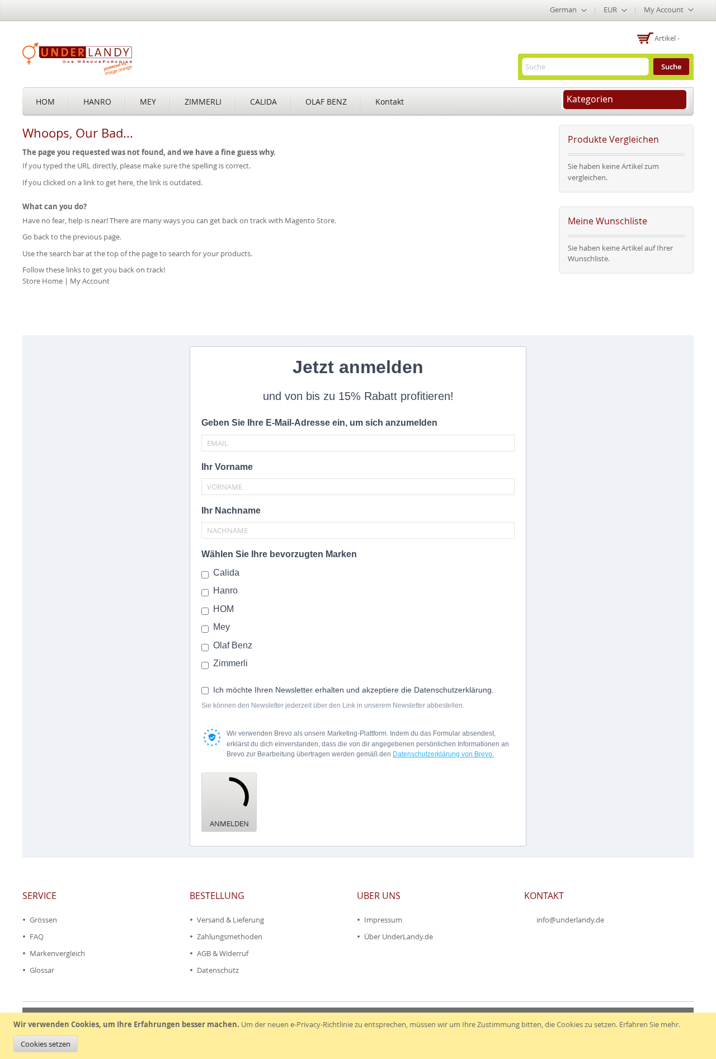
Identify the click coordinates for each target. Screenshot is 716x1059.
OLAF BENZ (326, 101)
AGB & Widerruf (222, 953)
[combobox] (585, 66)
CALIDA (263, 101)
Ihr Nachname (231, 510)
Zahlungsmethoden (229, 936)
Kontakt (389, 101)
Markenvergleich (57, 953)
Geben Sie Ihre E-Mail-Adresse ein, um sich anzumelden (319, 422)
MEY (148, 101)
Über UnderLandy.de (398, 936)
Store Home (42, 281)
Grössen (43, 920)
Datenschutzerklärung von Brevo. (443, 754)
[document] (359, 1035)
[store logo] (77, 58)
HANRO (97, 101)
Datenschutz (218, 970)
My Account (90, 281)
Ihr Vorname (227, 467)
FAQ (37, 936)
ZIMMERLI (203, 101)
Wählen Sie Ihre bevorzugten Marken (279, 554)
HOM (45, 101)
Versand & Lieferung (230, 920)
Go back (35, 237)
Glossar (42, 970)
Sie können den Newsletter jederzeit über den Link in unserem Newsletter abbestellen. (332, 705)
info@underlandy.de (570, 920)
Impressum (383, 920)
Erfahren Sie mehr (649, 1024)
